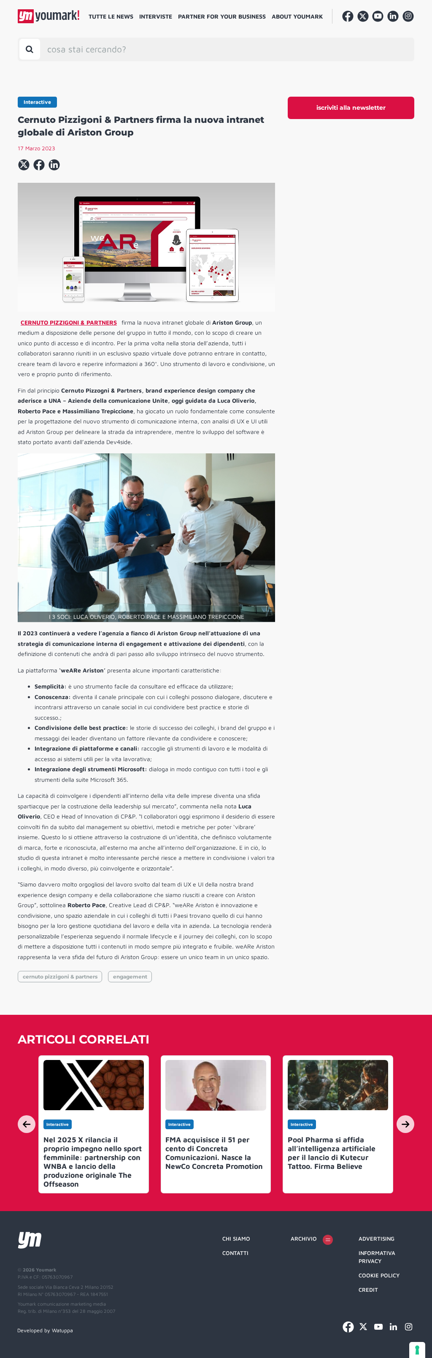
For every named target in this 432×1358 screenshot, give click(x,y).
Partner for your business (222, 16)
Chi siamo (236, 1238)
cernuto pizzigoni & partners (60, 976)
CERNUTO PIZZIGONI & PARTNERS (69, 322)
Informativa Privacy (377, 1257)
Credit (368, 1289)
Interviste (155, 16)
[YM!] (48, 16)
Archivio (304, 1238)
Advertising (376, 1238)
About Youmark (297, 16)
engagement (130, 976)
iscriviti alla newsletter (351, 107)
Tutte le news (111, 16)
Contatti (235, 1253)
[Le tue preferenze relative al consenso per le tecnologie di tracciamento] (417, 1350)
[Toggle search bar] (29, 49)
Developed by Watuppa (45, 1330)
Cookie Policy (379, 1275)
